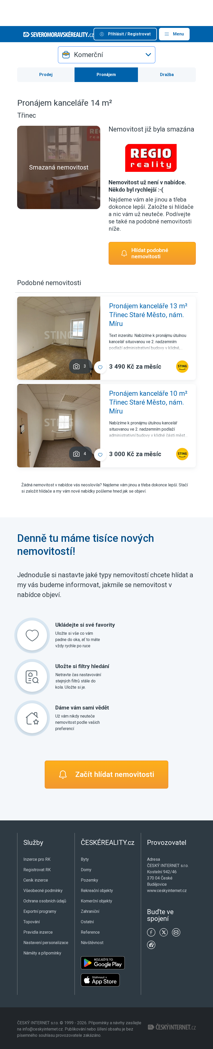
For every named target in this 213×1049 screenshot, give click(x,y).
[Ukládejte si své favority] (32, 635)
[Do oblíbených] (100, 367)
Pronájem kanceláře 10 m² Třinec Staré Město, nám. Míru (148, 402)
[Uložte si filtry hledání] (32, 677)
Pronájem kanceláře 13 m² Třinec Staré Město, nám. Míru (148, 315)
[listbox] (106, 54)
